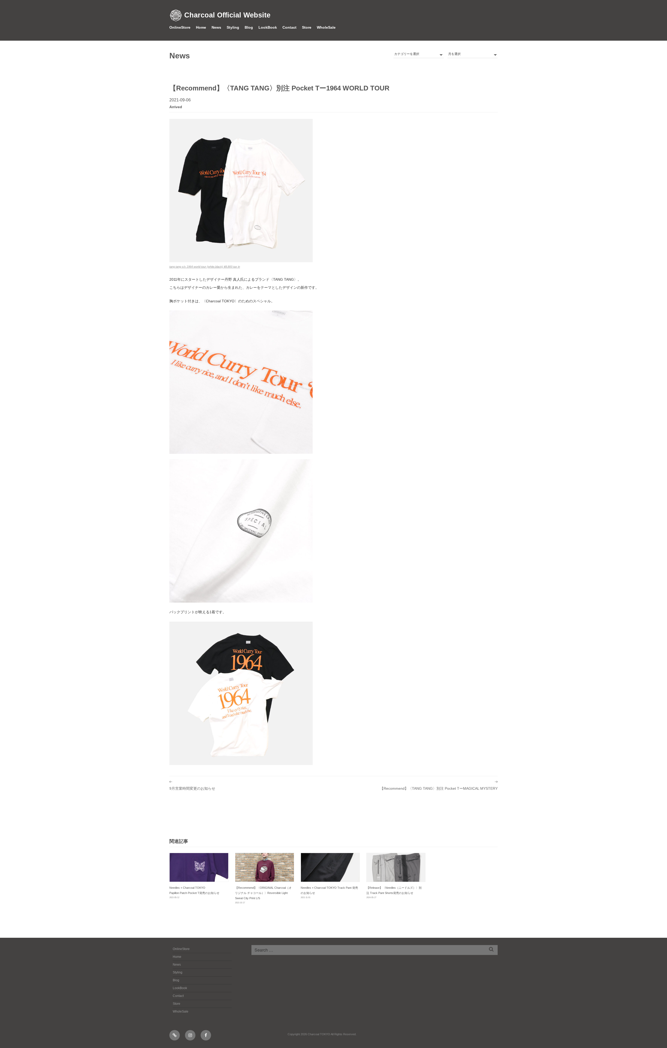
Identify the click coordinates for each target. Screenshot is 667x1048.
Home (201, 27)
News (216, 27)
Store (306, 27)
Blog (249, 27)
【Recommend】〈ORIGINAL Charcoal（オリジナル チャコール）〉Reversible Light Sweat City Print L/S (263, 893)
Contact (289, 27)
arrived (175, 107)
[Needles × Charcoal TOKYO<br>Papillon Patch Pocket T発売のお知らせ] (198, 867)
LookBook (267, 27)
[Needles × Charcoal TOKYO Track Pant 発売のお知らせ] (330, 867)
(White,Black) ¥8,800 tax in (204, 266)
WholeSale (326, 27)
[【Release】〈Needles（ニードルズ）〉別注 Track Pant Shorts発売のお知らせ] (395, 867)
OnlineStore (179, 27)
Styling (233, 27)
